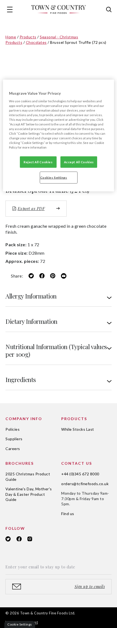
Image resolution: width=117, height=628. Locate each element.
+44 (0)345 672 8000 (80, 474)
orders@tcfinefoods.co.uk (85, 483)
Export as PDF (31, 208)
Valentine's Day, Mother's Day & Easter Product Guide (28, 494)
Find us (67, 513)
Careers (12, 448)
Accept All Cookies (79, 162)
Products (28, 37)
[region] (58, 136)
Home (10, 37)
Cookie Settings (19, 624)
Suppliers (14, 438)
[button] (10, 9)
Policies (12, 429)
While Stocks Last (77, 429)
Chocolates (36, 42)
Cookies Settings (53, 177)
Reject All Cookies (38, 162)
